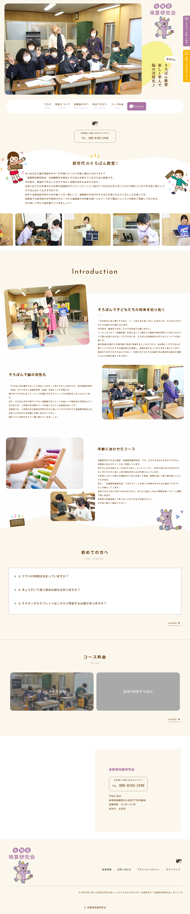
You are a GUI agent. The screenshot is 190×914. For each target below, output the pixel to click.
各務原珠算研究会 (122, 769)
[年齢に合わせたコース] (44, 487)
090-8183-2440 (95, 138)
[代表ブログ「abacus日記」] (95, 123)
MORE (173, 623)
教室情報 (107, 869)
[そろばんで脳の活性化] (143, 417)
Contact (139, 106)
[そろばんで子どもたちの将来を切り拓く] (49, 345)
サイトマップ (173, 869)
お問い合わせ (124, 869)
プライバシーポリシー (149, 869)
